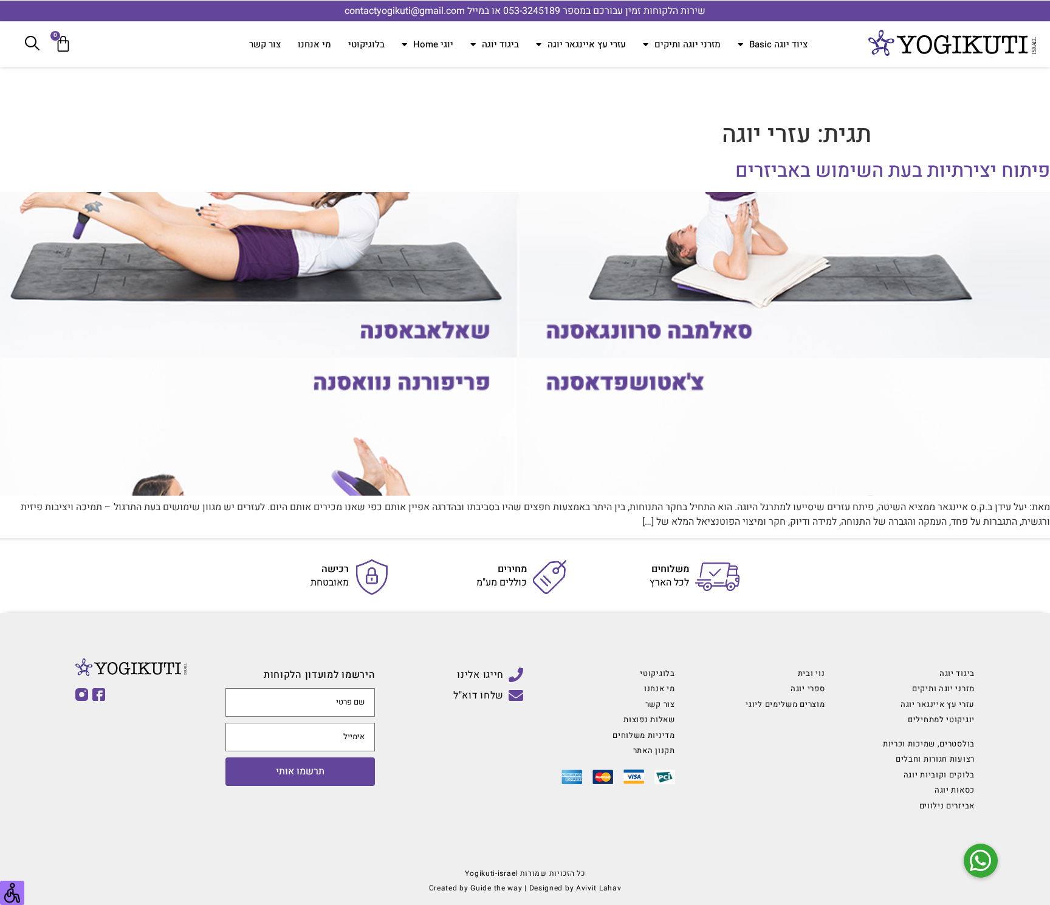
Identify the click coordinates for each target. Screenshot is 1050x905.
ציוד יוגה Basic (778, 44)
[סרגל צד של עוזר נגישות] (12, 893)
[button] (981, 861)
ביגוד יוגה (500, 44)
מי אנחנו (314, 44)
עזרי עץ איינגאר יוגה (586, 44)
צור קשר (265, 44)
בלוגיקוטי (366, 44)
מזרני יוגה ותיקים (687, 44)
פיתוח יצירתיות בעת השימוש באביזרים (892, 170)
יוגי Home (433, 44)
